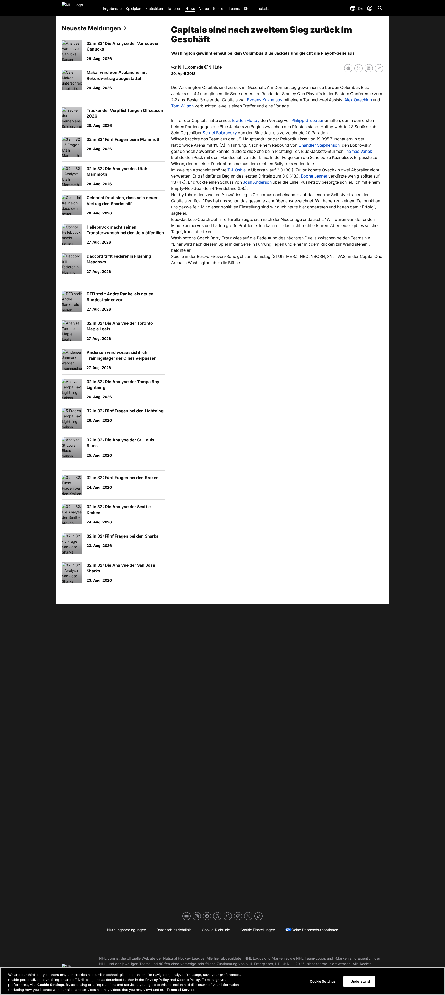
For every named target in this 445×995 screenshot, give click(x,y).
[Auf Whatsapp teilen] (348, 68)
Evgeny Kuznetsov (265, 99)
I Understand (359, 981)
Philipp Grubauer (307, 120)
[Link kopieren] (379, 68)
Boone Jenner (314, 176)
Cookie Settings (50, 985)
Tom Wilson (182, 105)
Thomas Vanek (358, 151)
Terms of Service (181, 990)
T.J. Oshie (236, 169)
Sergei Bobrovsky (220, 132)
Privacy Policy (157, 979)
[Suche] (380, 8)
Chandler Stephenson (319, 145)
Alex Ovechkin (358, 99)
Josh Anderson (257, 182)
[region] (222, 981)
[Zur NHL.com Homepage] (80, 8)
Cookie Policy (188, 979)
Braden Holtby (246, 120)
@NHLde (213, 67)
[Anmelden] (370, 8)
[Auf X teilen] (358, 68)
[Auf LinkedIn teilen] (369, 68)
